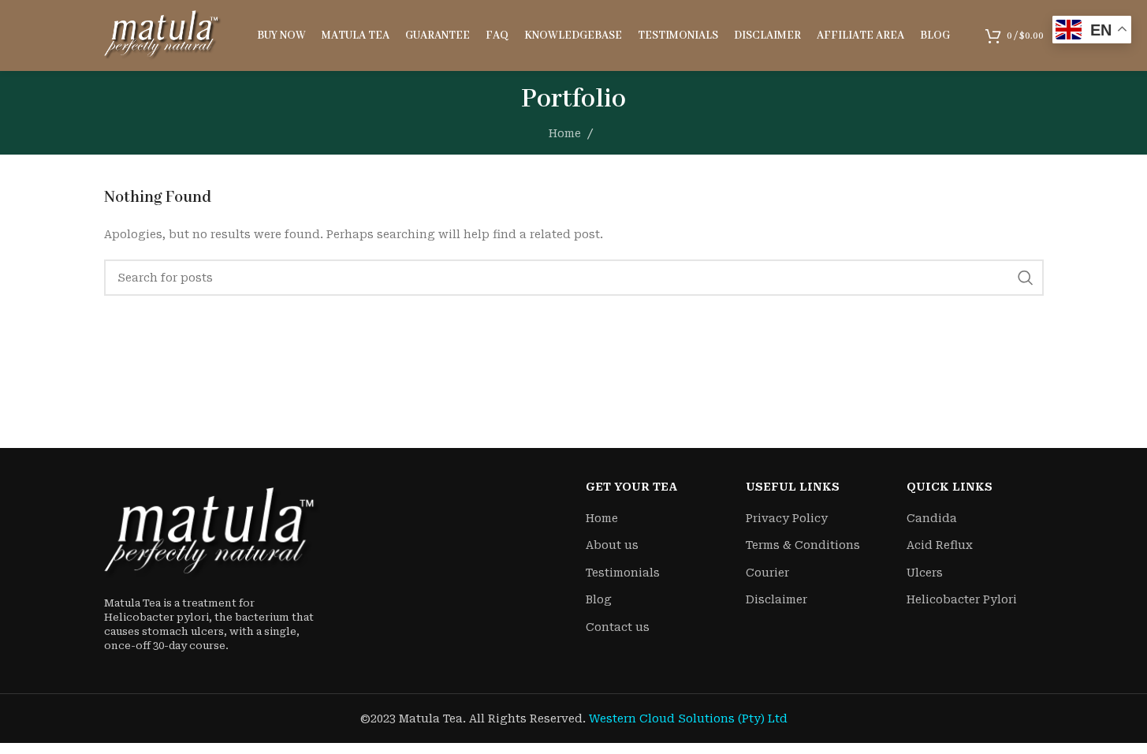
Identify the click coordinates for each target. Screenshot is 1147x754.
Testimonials (623, 572)
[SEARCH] (1025, 277)
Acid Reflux (940, 545)
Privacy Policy (787, 518)
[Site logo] (163, 34)
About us (612, 545)
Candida (932, 518)
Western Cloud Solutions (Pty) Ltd (688, 718)
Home (565, 133)
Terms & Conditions (803, 545)
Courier (767, 572)
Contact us (618, 627)
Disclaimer (776, 599)
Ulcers (925, 572)
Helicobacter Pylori (962, 599)
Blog (599, 599)
